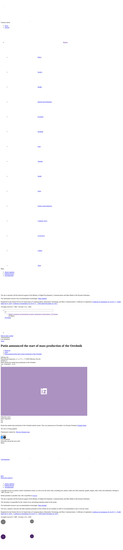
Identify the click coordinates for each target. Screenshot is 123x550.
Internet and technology (45, 102)
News (6, 26)
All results (8, 317)
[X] (4, 437)
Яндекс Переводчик (22, 432)
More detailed (42, 298)
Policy (40, 57)
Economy (41, 117)
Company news (42, 221)
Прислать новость (7, 478)
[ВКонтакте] (2, 437)
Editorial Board (9, 274)
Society (40, 72)
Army (39, 191)
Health (40, 87)
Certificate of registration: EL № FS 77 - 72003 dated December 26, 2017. (35, 303)
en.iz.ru (35, 495)
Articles (7, 27)
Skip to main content (7, 336)
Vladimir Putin (81, 425)
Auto (39, 146)
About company (9, 272)
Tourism (40, 161)
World (39, 176)
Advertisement (9, 275)
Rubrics (65, 42)
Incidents (40, 131)
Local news (41, 236)
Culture (40, 250)
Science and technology (45, 206)
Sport (39, 265)
